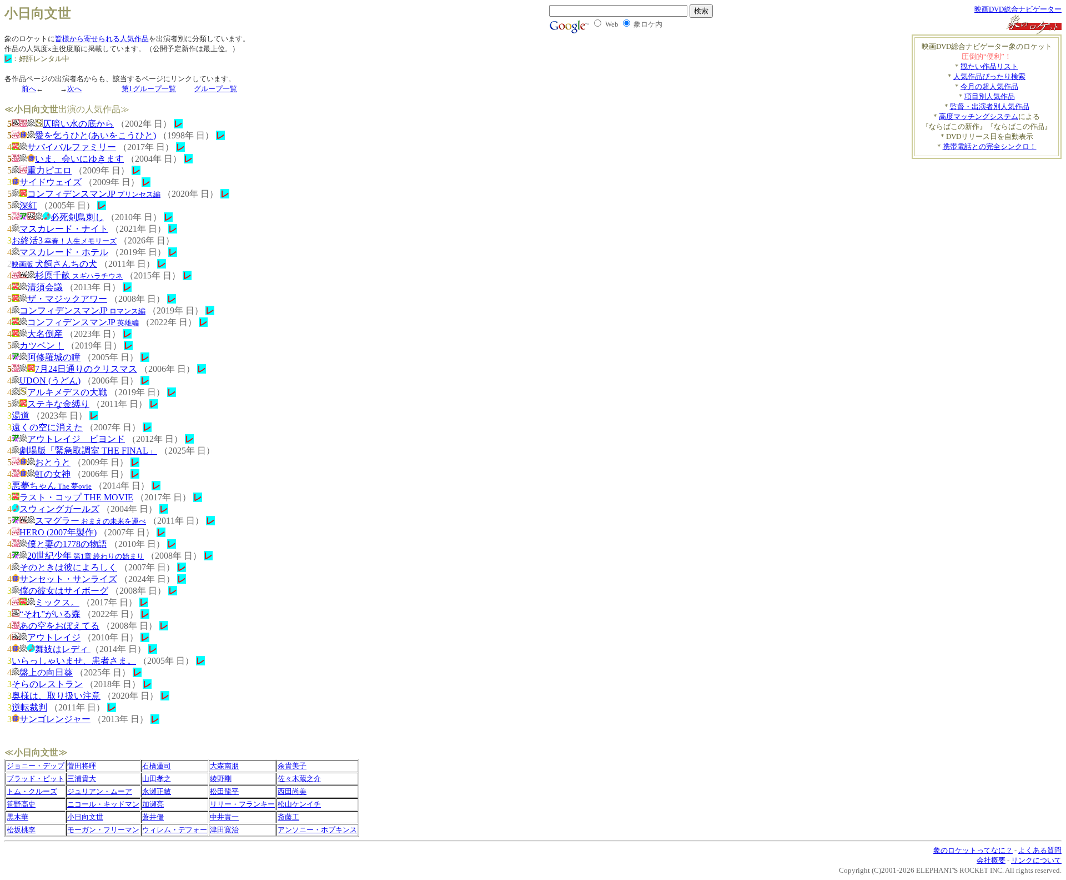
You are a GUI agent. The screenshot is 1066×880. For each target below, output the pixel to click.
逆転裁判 (29, 707)
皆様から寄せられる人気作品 (102, 38)
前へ (29, 88)
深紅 (28, 205)
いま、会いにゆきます (79, 158)
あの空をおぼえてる (59, 625)
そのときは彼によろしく (68, 567)
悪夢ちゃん (52, 485)
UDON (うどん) (50, 380)
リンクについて (1036, 860)
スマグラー (90, 520)
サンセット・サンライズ (68, 579)
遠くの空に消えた (47, 427)
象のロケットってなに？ (973, 850)
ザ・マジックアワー (67, 299)
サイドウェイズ (50, 182)
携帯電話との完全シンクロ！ (990, 146)
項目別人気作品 (989, 96)
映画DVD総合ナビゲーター (1018, 9)
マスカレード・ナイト (63, 228)
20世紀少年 (85, 555)
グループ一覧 (215, 88)
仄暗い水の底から (78, 123)
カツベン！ (41, 345)
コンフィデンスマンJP (93, 193)
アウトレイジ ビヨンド (76, 439)
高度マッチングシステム (978, 116)
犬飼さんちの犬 (54, 264)
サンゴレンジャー (54, 719)
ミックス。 (57, 602)
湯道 (20, 415)
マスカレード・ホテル (63, 252)
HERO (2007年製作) (58, 532)
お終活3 (64, 240)
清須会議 (45, 287)
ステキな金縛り (58, 404)
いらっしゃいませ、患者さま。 (74, 660)
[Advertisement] (968, 237)
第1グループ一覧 (149, 88)
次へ (74, 88)
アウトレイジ (54, 637)
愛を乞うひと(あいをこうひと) (95, 135)
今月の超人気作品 (989, 86)
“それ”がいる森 (50, 614)
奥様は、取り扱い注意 (56, 695)
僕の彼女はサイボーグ (63, 590)
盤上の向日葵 (46, 672)
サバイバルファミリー (71, 147)
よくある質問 (1040, 850)
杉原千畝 (79, 275)
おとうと (53, 462)
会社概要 (991, 860)
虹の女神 (53, 474)
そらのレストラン (47, 684)
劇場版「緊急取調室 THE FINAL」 (88, 450)
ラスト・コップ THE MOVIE (76, 497)
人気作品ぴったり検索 (989, 76)
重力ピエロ (49, 170)
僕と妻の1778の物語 (67, 544)
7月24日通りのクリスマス (86, 369)
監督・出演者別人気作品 (989, 106)
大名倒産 (45, 334)
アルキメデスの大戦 (67, 392)
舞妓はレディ (62, 649)
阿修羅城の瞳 (54, 357)
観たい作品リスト (989, 66)
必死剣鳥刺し (77, 217)
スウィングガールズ (59, 509)
